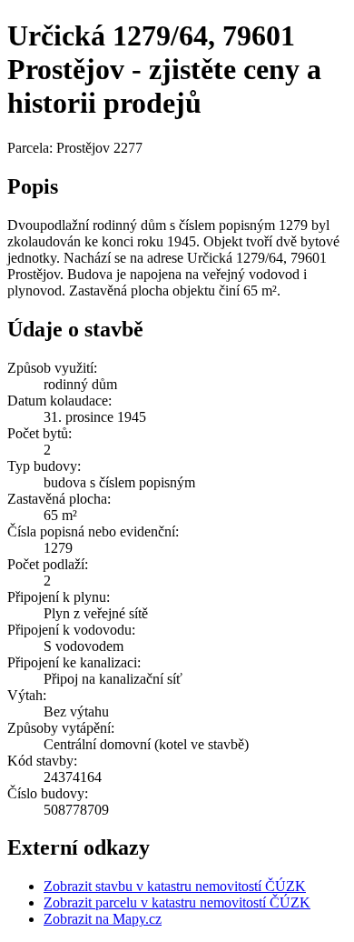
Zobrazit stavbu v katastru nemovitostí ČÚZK (175, 886)
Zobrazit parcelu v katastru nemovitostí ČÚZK (177, 902)
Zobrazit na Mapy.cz (103, 919)
